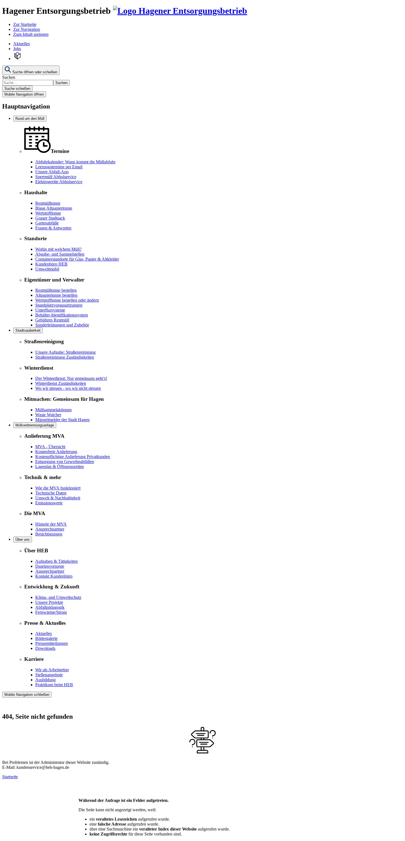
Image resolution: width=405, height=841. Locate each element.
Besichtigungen (48, 534)
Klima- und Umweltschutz (58, 597)
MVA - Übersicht (50, 446)
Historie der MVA (51, 524)
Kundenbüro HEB (51, 264)
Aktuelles (21, 43)
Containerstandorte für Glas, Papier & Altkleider (77, 259)
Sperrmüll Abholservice (55, 176)
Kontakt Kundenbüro (53, 576)
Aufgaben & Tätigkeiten (56, 561)
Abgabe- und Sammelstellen (59, 254)
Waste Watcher (48, 414)
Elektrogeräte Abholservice (58, 181)
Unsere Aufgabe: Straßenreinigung (65, 352)
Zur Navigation (26, 29)
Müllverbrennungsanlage (34, 425)
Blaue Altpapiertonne (53, 208)
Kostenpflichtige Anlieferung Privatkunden (72, 456)
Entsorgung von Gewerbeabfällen (64, 461)
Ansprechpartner (49, 529)
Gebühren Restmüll (52, 320)
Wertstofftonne (48, 213)
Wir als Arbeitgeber (52, 669)
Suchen (8, 77)
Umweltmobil (47, 269)
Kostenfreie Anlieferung (56, 451)
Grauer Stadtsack (50, 218)
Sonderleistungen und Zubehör (62, 325)
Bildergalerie (46, 638)
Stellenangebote (49, 674)
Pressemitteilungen (51, 643)
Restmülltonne (47, 203)
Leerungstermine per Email (58, 166)
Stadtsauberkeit (27, 330)
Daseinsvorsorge (49, 566)
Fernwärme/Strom (51, 612)
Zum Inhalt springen (30, 34)
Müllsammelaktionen (53, 409)
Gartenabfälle (47, 223)
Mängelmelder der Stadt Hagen (62, 419)
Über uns (22, 539)
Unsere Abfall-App (52, 171)
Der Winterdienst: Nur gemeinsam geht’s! (71, 378)
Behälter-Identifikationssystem (61, 315)
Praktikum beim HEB (54, 684)
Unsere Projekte (49, 602)
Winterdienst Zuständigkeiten (60, 383)
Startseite (10, 776)
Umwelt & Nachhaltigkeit (57, 498)
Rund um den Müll (29, 119)
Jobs (17, 48)
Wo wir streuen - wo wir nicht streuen (68, 388)
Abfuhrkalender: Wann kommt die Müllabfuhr (75, 161)
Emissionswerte (49, 503)
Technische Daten (50, 493)
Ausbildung (45, 679)
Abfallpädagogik (49, 607)
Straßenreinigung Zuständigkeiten (64, 357)
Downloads (45, 648)
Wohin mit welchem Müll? (58, 249)
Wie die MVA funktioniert (57, 488)
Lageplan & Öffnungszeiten (59, 466)
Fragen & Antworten (53, 228)
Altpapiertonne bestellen (56, 295)
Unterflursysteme (50, 310)
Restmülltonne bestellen (56, 290)
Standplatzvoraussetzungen (58, 305)
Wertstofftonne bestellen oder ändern (67, 300)
